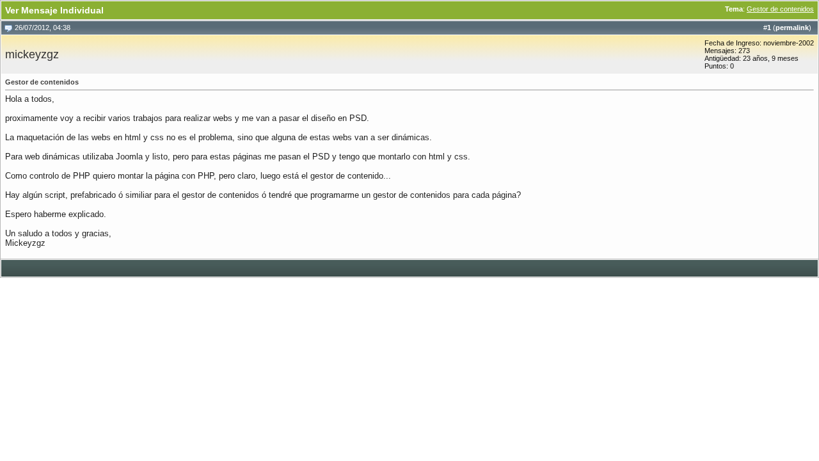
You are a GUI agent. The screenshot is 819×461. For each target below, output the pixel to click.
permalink (792, 27)
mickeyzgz (32, 54)
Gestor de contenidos (780, 9)
